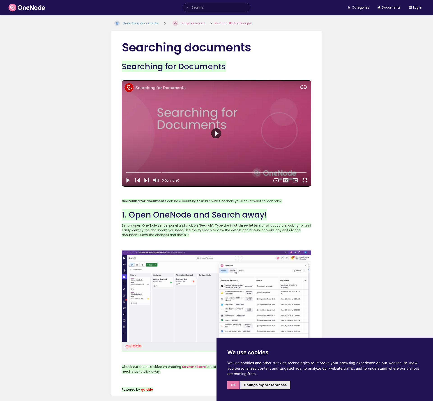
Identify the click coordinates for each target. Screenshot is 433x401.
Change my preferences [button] (265, 385)
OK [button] (233, 385)
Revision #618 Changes (233, 23)
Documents (391, 7)
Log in (417, 7)
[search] (216, 7)
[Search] (187, 7)
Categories (360, 7)
